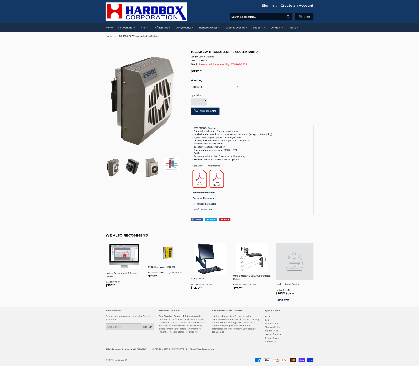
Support (258, 27)
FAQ (267, 320)
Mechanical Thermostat (204, 204)
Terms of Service (273, 334)
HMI (143, 27)
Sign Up (147, 327)
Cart (306, 16)
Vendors (276, 27)
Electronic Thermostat (203, 198)
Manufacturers (272, 323)
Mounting (196, 80)
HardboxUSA (121, 360)
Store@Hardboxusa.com (202, 349)
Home (109, 27)
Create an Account (297, 5)
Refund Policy (272, 330)
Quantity (196, 95)
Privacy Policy (272, 338)
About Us (269, 316)
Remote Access (208, 27)
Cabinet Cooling (235, 27)
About (293, 27)
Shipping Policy (272, 327)
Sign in (268, 5)
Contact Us (270, 341)
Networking (125, 27)
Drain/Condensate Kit (203, 209)
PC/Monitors (161, 27)
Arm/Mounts (184, 27)
